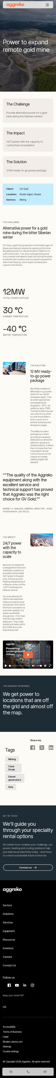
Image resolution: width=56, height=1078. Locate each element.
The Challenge (18, 104)
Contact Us (9, 965)
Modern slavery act (12, 1041)
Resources (9, 939)
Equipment (9, 931)
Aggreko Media (16, 985)
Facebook (9, 985)
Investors (8, 948)
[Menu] (47, 5)
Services (8, 922)
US (4, 1006)
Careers (7, 956)
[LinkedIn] (51, 747)
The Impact (15, 133)
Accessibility (9, 1026)
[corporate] (15, 4)
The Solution (16, 162)
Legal (5, 1036)
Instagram (32, 985)
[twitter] (41, 747)
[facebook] (32, 747)
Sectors (7, 905)
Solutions (8, 913)
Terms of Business (12, 1031)
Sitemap (7, 1046)
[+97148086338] (27, 1072)
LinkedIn (24, 985)
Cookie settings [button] (11, 1051)
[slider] (16, 665)
